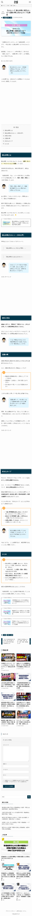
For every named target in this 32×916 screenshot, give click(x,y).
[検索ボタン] (2, 2)
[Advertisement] (16, 103)
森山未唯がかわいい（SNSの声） (14, 133)
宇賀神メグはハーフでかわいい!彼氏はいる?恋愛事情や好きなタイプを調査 (20, 623)
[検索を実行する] (29, 796)
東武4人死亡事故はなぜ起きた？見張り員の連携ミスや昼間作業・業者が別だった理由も (15, 818)
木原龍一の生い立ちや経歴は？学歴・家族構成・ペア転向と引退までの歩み (16, 823)
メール (5, 769)
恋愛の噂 (7, 138)
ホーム (24, 911)
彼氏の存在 (8, 135)
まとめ (7, 143)
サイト (4, 775)
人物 (4, 17)
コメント (6, 744)
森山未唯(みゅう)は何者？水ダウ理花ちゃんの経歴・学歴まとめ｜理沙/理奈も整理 (20, 223)
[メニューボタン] (30, 2)
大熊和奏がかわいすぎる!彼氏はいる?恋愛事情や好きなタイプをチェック (20, 601)
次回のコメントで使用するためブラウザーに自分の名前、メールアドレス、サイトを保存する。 (16, 781)
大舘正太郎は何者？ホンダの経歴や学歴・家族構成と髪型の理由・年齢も (16, 813)
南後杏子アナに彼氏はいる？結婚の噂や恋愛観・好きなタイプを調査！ (20, 612)
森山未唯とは (9, 130)
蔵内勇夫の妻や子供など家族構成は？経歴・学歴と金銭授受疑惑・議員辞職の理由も (16, 808)
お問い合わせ (19, 911)
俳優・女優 (9, 17)
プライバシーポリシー (11, 911)
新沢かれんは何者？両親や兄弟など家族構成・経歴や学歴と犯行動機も (16, 828)
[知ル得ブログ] (16, 2)
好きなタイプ (9, 141)
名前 (4, 763)
